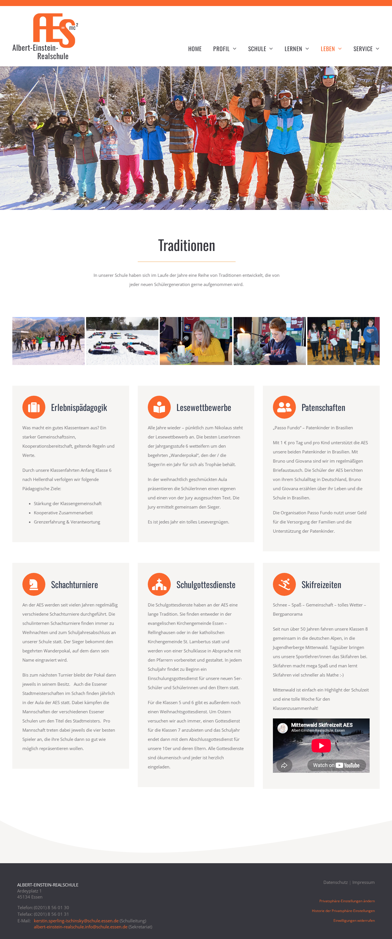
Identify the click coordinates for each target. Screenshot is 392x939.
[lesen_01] (196, 320)
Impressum (363, 882)
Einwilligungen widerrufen (354, 920)
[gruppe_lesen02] (343, 320)
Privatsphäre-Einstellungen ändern (347, 901)
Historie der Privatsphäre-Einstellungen (343, 910)
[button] (16, 341)
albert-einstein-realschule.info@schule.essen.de (80, 927)
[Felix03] (48, 320)
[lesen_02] (270, 320)
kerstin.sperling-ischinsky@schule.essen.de (76, 920)
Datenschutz (335, 882)
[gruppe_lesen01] (122, 320)
